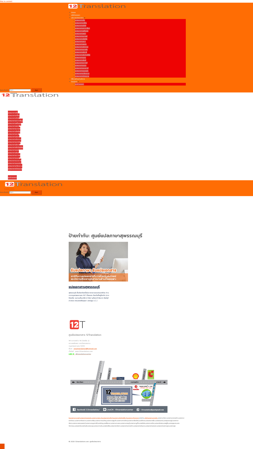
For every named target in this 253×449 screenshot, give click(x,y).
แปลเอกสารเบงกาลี (81, 68)
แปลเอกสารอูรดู (80, 57)
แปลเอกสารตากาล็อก (82, 28)
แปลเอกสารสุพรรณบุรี (84, 286)
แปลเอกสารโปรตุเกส (82, 76)
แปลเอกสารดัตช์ (80, 25)
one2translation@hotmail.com (85, 349)
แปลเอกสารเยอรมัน (81, 71)
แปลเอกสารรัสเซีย (81, 39)
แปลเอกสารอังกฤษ (81, 47)
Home (73, 12)
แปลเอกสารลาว (80, 41)
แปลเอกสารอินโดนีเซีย (82, 55)
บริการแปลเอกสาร (77, 18)
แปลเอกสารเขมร (80, 65)
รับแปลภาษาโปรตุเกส (132, 418)
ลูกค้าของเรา (79, 84)
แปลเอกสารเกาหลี (81, 63)
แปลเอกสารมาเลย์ (81, 36)
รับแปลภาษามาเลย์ (74, 418)
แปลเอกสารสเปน (81, 44)
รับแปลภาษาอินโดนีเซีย (119, 418)
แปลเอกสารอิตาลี (81, 52)
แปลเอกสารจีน (80, 20)
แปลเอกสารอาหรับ (81, 49)
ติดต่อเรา (74, 81)
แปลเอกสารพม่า (80, 33)
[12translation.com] (97, 8)
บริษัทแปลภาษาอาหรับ (151, 418)
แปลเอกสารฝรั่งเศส (81, 31)
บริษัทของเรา (75, 15)
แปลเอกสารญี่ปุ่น (81, 23)
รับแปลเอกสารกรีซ (106, 418)
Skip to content (6, 1)
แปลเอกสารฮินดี (80, 60)
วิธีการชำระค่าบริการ (78, 79)
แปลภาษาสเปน (96, 418)
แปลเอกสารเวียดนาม (82, 73)
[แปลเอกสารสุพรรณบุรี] (98, 281)
